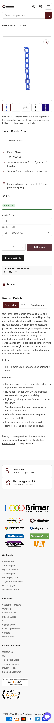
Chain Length (8, 227)
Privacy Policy (9, 668)
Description (10, 305)
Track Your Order (10, 660)
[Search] (48, 15)
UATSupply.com (10, 585)
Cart (4, 656)
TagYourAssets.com (12, 581)
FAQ (4, 620)
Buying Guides (9, 616)
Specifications (38, 305)
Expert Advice (9, 612)
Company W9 (8, 624)
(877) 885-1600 (10, 272)
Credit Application (11, 628)
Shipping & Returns (11, 672)
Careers (6, 632)
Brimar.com (8, 561)
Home (4, 25)
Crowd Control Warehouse (21, 714)
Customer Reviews (11, 604)
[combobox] (27, 15)
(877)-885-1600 (26, 443)
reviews (29, 485)
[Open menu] (48, 6)
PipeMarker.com (10, 569)
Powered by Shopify (42, 714)
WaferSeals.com (10, 589)
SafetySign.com (10, 565)
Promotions (8, 636)
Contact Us (8, 652)
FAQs (23, 305)
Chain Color (8, 215)
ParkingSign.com (10, 577)
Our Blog (6, 608)
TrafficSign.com (10, 573)
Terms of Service (10, 664)
